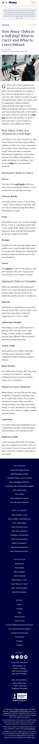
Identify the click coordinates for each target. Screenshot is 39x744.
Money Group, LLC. (22, 709)
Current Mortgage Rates (19, 470)
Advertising (19, 637)
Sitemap (19, 641)
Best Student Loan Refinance (19, 519)
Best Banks (19, 494)
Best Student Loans (19, 515)
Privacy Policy (19, 617)
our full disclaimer (29, 729)
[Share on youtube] (26, 657)
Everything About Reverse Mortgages (19, 486)
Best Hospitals (19, 576)
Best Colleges (19, 572)
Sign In (33, 2)
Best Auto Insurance (19, 531)
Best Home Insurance (19, 539)
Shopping (5, 25)
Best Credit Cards (19, 490)
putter (9, 268)
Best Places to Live (19, 580)
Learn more (23, 16)
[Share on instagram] (21, 657)
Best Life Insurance (19, 543)
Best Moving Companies (19, 502)
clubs (11, 163)
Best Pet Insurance (19, 592)
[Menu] (3, 2)
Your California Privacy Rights (19, 629)
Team (19, 613)
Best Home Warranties (19, 547)
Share (34, 25)
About (19, 604)
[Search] (6, 2)
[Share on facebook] (13, 657)
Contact (19, 609)
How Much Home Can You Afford (19, 478)
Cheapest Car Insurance (19, 535)
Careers (20, 645)
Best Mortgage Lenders (19, 474)
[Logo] (13, 2)
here (33, 737)
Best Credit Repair (19, 523)
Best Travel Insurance (19, 588)
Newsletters (19, 564)
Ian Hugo (7, 49)
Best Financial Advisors (19, 551)
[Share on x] (17, 657)
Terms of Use (20, 621)
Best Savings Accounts (20, 498)
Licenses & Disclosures (19, 633)
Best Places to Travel (19, 584)
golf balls (19, 184)
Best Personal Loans (19, 527)
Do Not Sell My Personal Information (19, 625)
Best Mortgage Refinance (19, 482)
